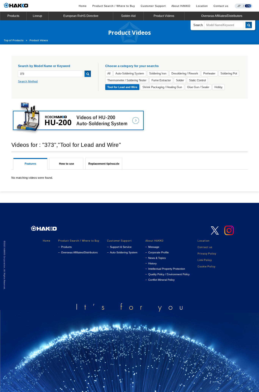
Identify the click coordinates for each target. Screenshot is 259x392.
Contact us (220, 5)
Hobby (218, 87)
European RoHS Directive (80, 15)
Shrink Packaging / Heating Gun (162, 87)
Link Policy (205, 260)
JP (239, 5)
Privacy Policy (207, 253)
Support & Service (121, 246)
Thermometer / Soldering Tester (126, 80)
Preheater (209, 73)
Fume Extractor (161, 80)
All (108, 73)
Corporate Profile (158, 252)
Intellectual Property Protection (166, 268)
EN (248, 5)
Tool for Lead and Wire (122, 87)
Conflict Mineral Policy (161, 279)
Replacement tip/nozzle (103, 163)
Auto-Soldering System (129, 73)
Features (30, 163)
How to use (66, 163)
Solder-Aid (128, 15)
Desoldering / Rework (184, 73)
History (152, 263)
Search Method (28, 81)
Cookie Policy (206, 266)
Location (202, 5)
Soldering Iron (157, 73)
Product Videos (164, 15)
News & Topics (157, 257)
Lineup (37, 15)
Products (13, 15)
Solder (180, 80)
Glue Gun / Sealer (198, 87)
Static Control (197, 80)
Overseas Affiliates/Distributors (221, 15)
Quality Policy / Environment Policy (169, 274)
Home (83, 5)
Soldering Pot (229, 73)
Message (153, 246)
